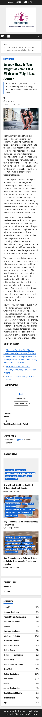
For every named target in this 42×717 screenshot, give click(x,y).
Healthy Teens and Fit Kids (15, 473)
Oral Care (7, 683)
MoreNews (19, 714)
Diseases (7, 626)
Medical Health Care (13, 476)
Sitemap (7, 591)
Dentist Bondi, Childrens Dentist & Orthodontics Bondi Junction (18, 487)
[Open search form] (38, 36)
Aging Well (10, 470)
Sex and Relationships (12, 688)
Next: (16, 423)
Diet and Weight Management (15, 616)
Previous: (7, 415)
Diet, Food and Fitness (23, 537)
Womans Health (11, 479)
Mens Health (8, 59)
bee (7, 98)
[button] (2, 36)
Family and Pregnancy (14, 501)
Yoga (5, 702)
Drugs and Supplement (12, 631)
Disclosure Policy (10, 581)
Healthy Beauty (28, 504)
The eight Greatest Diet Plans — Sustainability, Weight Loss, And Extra (20, 351)
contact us (7, 586)
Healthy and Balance (13, 504)
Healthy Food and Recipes (13, 654)
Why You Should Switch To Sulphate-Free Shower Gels (21, 523)
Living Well (31, 473)
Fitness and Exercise (11, 640)
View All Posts (21, 403)
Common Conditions (23, 498)
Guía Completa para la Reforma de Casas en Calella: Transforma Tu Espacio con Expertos (21, 561)
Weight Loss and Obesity (13, 692)
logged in (19, 439)
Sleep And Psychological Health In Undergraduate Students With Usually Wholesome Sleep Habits (20, 359)
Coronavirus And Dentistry (18, 366)
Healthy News (20, 470)
